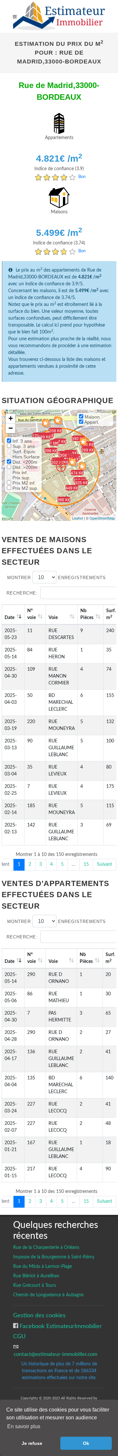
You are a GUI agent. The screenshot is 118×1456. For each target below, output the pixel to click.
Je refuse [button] (32, 1443)
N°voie (31, 614)
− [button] (11, 428)
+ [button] (11, 418)
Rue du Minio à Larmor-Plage (42, 1266)
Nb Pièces (86, 614)
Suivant (104, 864)
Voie (53, 617)
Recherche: (22, 593)
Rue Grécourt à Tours (34, 1285)
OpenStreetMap (102, 518)
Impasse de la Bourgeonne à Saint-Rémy (53, 1257)
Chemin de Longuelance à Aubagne (48, 1295)
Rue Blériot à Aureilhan (36, 1276)
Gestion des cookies (39, 1315)
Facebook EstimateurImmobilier (60, 1326)
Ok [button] (86, 1443)
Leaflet (77, 518)
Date (9, 617)
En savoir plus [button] (23, 1426)
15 (86, 864)
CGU (19, 1336)
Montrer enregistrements (56, 577)
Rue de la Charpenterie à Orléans (46, 1247)
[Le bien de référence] (61, 466)
